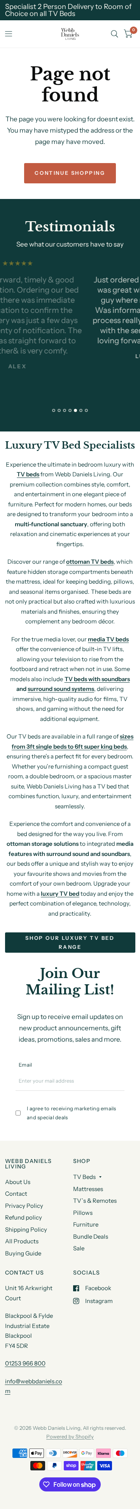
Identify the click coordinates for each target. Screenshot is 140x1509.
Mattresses (88, 1189)
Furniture (85, 1224)
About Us (17, 1182)
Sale (78, 1248)
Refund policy (23, 1217)
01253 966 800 (25, 1363)
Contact (16, 1193)
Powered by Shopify (70, 1436)
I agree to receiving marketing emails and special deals (71, 1112)
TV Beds (84, 1177)
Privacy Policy (24, 1205)
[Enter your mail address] (120, 1084)
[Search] (114, 34)
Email (25, 1065)
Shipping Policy (26, 1229)
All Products (21, 1241)
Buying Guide (23, 1253)
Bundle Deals (90, 1236)
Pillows (83, 1212)
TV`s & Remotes (95, 1200)
